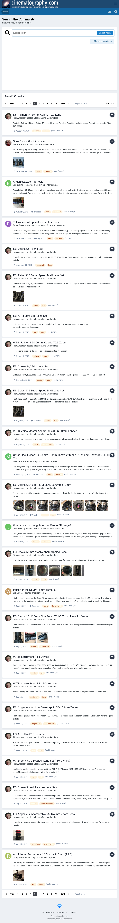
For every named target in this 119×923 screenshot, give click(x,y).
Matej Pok (17, 144)
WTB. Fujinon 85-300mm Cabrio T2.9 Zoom (39, 342)
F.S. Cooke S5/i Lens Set (28, 248)
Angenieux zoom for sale (28, 181)
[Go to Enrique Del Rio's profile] (8, 183)
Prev (12, 104)
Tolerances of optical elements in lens (36, 222)
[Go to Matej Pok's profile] (8, 143)
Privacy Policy (48, 912)
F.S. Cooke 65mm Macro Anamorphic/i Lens (40, 552)
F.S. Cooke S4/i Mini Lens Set (30, 366)
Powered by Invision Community (59, 919)
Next (63, 104)
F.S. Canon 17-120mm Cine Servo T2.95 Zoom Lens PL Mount (51, 616)
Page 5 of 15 (80, 104)
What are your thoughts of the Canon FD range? (42, 525)
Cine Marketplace (50, 118)
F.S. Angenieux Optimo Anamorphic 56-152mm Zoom (45, 707)
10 (56, 104)
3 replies (37, 420)
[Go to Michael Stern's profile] (8, 456)
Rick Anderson (19, 118)
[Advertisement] (59, 65)
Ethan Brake (18, 225)
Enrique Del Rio (20, 185)
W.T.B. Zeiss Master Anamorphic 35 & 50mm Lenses (45, 431)
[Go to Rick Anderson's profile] (8, 116)
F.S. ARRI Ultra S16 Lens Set (30, 315)
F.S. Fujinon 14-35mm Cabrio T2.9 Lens (37, 114)
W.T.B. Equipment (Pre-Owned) (31, 656)
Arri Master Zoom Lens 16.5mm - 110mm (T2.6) (42, 854)
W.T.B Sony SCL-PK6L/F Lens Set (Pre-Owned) (41, 760)
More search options (103, 41)
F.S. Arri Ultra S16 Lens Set (29, 734)
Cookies (73, 912)
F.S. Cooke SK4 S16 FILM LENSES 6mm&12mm (42, 484)
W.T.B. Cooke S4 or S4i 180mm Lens (35, 683)
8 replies (39, 238)
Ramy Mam (18, 857)
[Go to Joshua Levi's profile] (8, 527)
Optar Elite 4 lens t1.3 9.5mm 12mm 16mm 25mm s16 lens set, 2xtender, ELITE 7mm (61, 456)
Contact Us (62, 912)
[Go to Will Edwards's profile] (8, 591)
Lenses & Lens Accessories (52, 225)
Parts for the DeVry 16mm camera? (34, 589)
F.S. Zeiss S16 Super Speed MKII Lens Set (38, 275)
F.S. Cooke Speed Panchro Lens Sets (35, 787)
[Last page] (69, 103)
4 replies (37, 212)
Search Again (105, 33)
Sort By (109, 103)
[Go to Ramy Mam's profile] (8, 856)
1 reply (35, 515)
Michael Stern (19, 461)
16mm (43, 593)
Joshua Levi (18, 528)
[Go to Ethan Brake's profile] (8, 224)
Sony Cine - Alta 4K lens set (29, 141)
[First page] (6, 103)
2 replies (39, 474)
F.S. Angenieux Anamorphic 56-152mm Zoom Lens (44, 814)
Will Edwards (19, 593)
